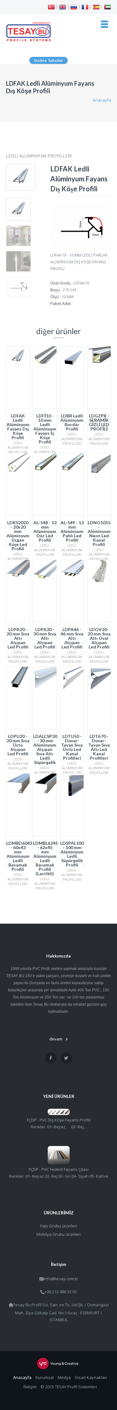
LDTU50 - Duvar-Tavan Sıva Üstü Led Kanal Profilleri (72, 747)
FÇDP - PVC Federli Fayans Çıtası (59, 1169)
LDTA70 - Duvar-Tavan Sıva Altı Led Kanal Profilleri (99, 747)
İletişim (30, 1387)
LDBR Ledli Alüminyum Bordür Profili (72, 422)
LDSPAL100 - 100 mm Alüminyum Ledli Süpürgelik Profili (72, 853)
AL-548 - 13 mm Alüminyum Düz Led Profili (44, 531)
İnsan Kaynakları (91, 1377)
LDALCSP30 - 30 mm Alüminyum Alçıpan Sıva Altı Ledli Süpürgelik (45, 749)
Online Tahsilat (48, 60)
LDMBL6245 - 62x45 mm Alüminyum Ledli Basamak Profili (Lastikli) (45, 858)
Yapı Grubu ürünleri (58, 1226)
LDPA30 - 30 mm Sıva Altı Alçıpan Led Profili (44, 638)
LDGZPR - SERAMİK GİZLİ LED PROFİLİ (99, 422)
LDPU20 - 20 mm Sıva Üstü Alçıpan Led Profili (18, 745)
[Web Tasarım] (58, 1363)
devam (55, 1039)
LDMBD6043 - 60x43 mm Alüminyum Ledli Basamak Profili (19, 856)
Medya (64, 1377)
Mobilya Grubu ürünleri (58, 1234)
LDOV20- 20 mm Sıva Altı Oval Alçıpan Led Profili (99, 638)
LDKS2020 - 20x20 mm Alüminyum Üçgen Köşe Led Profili (18, 535)
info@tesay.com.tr (61, 1278)
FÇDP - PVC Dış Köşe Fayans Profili (58, 1120)
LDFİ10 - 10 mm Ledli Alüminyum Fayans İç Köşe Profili (44, 428)
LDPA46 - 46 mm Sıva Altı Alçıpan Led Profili (72, 638)
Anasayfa (102, 100)
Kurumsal (45, 1377)
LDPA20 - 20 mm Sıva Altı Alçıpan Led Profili (18, 638)
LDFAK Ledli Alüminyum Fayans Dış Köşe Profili (18, 426)
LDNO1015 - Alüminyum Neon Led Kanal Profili (99, 533)
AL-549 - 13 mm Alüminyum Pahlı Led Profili (72, 531)
